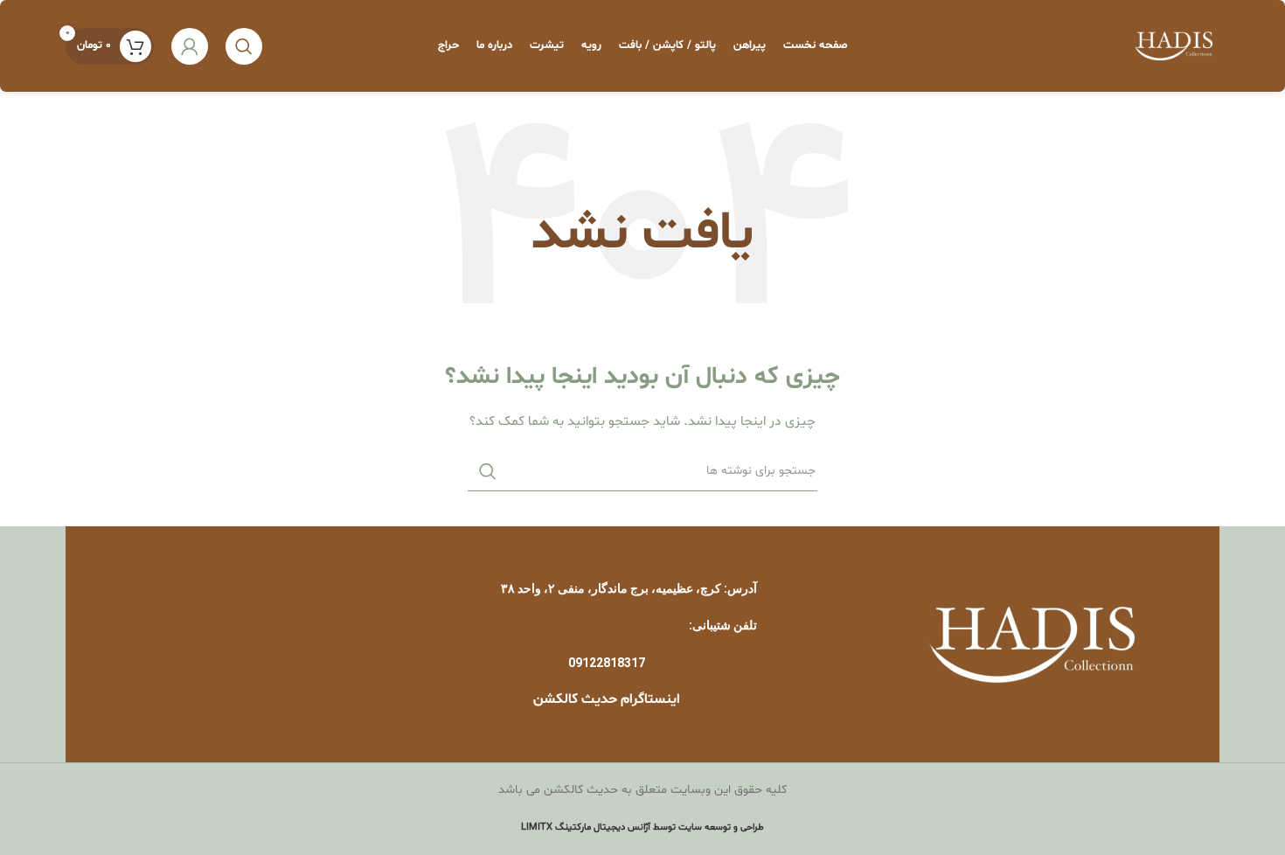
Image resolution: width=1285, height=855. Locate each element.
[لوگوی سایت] (1174, 46)
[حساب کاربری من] (190, 46)
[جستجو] (244, 46)
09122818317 (606, 663)
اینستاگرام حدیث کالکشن (606, 699)
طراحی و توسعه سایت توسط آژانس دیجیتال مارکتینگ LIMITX (642, 827)
